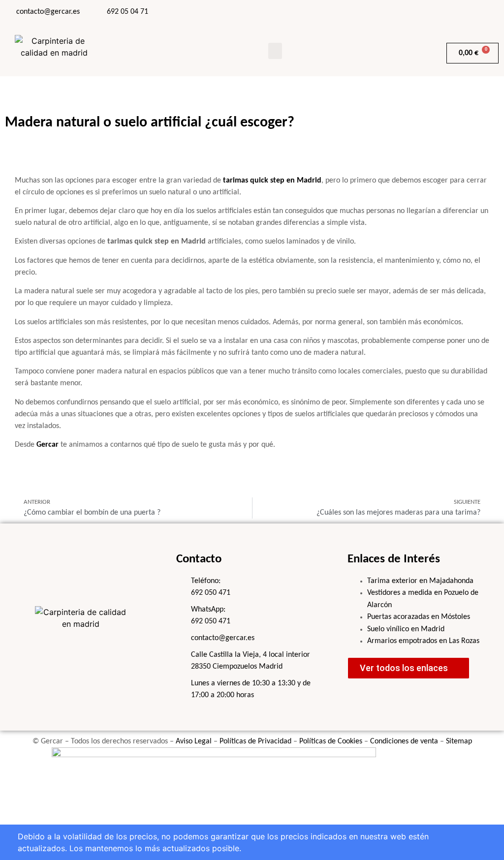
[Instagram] (434, 12)
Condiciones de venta (404, 741)
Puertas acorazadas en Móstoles (418, 617)
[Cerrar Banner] (22, 842)
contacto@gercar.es (48, 12)
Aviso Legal (194, 741)
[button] (275, 51)
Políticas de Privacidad (255, 741)
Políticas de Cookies (330, 741)
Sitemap (459, 741)
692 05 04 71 (127, 12)
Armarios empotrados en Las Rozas (423, 641)
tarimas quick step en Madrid (272, 180)
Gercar (47, 445)
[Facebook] (409, 12)
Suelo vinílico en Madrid (405, 629)
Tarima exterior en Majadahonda (420, 581)
